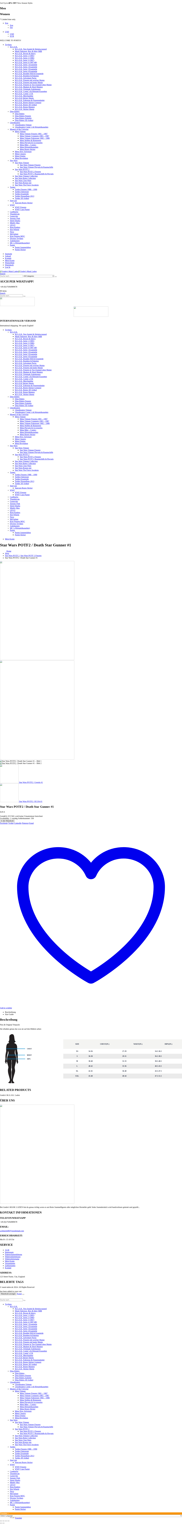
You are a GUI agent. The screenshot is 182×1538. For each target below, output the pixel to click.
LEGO (12, 225)
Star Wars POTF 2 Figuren (30, 172)
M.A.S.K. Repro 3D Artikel (26, 105)
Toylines (8, 45)
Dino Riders (14, 111)
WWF (12, 205)
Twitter (11, 823)
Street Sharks (15, 221)
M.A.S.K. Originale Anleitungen (27, 89)
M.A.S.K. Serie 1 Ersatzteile (26, 65)
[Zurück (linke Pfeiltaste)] (1, 1523)
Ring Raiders (15, 227)
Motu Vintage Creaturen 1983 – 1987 (34, 136)
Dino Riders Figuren (23, 116)
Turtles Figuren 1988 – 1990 (26, 189)
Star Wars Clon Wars (23, 180)
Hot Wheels (14, 230)
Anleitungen (15, 241)
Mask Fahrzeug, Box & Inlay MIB (28, 51)
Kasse (19, 1294)
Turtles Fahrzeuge (22, 192)
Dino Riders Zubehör (23, 118)
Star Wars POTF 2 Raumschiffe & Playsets (36, 174)
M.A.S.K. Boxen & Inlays (25, 53)
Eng (6, 23)
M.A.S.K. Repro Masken (25, 107)
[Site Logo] (18, 271)
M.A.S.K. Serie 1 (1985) (24, 56)
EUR (12, 36)
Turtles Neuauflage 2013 (24, 196)
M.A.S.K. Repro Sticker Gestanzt (28, 103)
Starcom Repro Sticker (24, 203)
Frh (11, 27)
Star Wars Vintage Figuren (30, 165)
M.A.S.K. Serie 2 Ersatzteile (26, 67)
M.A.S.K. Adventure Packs (25, 78)
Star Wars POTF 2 (22, 169)
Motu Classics (20, 154)
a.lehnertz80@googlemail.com (12, 1231)
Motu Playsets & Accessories (31, 143)
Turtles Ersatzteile (22, 194)
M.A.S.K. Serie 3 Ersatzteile (26, 69)
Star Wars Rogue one (23, 183)
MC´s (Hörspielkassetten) (20, 243)
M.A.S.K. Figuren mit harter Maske (29, 82)
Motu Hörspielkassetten (29, 147)
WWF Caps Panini (22, 209)
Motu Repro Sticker (27, 149)
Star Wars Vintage (22, 163)
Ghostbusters (15, 123)
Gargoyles (14, 216)
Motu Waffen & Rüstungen (30, 140)
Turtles (12, 187)
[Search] (56, 276)
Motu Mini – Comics (28, 145)
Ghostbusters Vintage (23, 125)
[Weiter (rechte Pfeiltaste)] (3, 1523)
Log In (7, 267)
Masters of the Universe (19, 129)
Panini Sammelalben (23, 247)
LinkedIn (17, 823)
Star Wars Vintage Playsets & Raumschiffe (36, 167)
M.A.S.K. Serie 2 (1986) (24, 58)
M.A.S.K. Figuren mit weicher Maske (30, 80)
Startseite (8, 254)
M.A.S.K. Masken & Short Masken (29, 87)
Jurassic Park (15, 218)
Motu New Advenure (23, 152)
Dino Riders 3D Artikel (24, 120)
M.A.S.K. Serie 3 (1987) (24, 60)
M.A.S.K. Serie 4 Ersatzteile (26, 71)
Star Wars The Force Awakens (27, 185)
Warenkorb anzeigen (8, 1294)
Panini (12, 245)
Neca (12, 232)
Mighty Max (15, 223)
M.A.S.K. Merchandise (24, 96)
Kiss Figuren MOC (17, 236)
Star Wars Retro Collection (25, 178)
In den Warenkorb (7, 821)
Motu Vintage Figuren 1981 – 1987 (34, 134)
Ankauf (8, 256)
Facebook (4, 823)
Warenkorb (9, 265)
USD (7, 32)
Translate (18, 1518)
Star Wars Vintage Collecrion (26, 176)
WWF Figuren (20, 207)
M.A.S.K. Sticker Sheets (24, 109)
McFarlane (14, 234)
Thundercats (15, 214)
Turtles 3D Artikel (22, 198)
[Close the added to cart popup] (23, 1294)
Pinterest (25, 823)
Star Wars (13, 160)
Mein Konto (9, 260)
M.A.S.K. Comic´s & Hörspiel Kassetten (31, 91)
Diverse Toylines (16, 238)
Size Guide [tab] (9, 1014)
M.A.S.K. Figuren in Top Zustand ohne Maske (33, 85)
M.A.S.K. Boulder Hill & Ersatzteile (29, 74)
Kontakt (8, 258)
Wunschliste (9, 263)
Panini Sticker (20, 250)
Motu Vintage (20, 131)
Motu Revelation (21, 158)
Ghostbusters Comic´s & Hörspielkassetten (31, 127)
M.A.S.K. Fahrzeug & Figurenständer (30, 100)
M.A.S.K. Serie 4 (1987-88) (26, 62)
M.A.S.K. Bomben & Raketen (27, 76)
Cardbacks (14, 212)
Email (31, 823)
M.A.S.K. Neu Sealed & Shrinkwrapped (31, 49)
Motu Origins (20, 156)
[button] (2, 274)
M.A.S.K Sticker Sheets (24, 98)
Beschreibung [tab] (10, 1012)
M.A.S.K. (14, 47)
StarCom (13, 201)
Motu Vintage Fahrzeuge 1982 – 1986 (35, 138)
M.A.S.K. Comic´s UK (24, 94)
